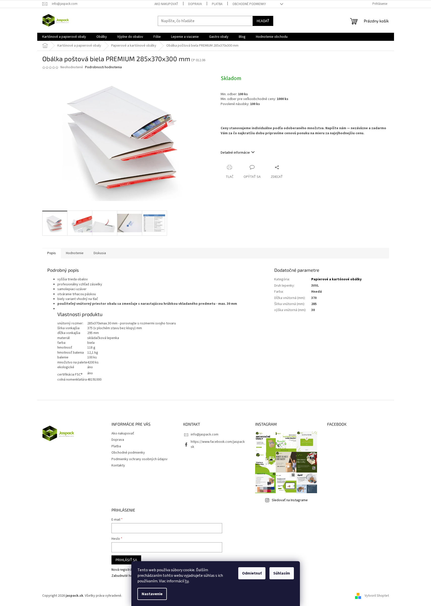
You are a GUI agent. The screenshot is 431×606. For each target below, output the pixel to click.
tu (187, 581)
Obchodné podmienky (249, 4)
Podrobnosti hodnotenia (103, 67)
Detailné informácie (235, 152)
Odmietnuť (252, 573)
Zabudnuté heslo (124, 576)
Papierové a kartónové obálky (336, 279)
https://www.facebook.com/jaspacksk (218, 444)
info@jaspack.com (204, 434)
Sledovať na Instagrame (290, 500)
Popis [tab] (51, 253)
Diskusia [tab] (100, 253)
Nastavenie (152, 594)
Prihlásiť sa (126, 560)
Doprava (195, 4)
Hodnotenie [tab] (75, 253)
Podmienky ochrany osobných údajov (139, 459)
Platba (217, 4)
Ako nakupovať (166, 4)
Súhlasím (281, 573)
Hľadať (263, 21)
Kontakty (118, 465)
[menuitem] (64, 37)
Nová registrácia (123, 569)
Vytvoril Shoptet (377, 595)
